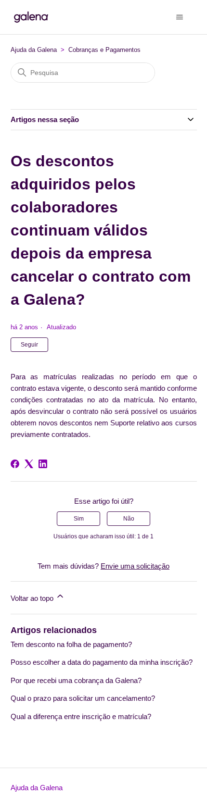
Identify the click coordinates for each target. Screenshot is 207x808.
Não (128, 518)
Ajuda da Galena (34, 49)
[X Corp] (29, 464)
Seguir (29, 344)
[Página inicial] (31, 17)
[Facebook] (15, 464)
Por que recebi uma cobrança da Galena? (76, 680)
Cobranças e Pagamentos (104, 49)
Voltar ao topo (33, 598)
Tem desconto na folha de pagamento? (71, 644)
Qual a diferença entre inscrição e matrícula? (81, 716)
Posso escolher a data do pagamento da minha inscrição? (102, 662)
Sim (79, 518)
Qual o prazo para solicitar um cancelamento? (83, 698)
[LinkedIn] (43, 464)
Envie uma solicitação (135, 566)
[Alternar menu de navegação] (180, 17)
